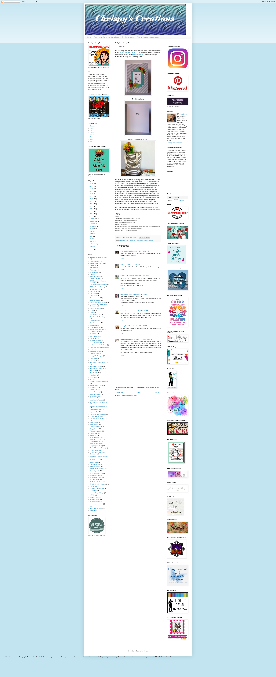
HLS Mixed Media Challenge (98, 345)
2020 (92, 199)
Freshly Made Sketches (97, 329)
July (91, 231)
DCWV (92, 310)
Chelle (92, 128)
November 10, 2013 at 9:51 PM (140, 311)
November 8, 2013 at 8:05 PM (134, 264)
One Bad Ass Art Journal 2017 (98, 418)
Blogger (146, 651)
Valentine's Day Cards (96, 488)
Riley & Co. (93, 435)
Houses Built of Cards (127, 275)
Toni (91, 141)
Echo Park (123, 240)
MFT (91, 379)
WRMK (92, 495)
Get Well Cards (94, 336)
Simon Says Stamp (95, 450)
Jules (91, 139)
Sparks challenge (137, 54)
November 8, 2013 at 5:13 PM (140, 251)
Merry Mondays (94, 392)
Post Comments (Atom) (130, 396)
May (91, 236)
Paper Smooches (131, 240)
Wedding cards (94, 497)
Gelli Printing (94, 334)
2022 (92, 194)
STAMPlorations (94, 437)
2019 (92, 201)
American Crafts (94, 261)
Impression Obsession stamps (99, 362)
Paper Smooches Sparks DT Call (130, 53)
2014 (92, 214)
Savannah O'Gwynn (127, 339)
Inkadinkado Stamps (96, 366)
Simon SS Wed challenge (97, 448)
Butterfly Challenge (95, 279)
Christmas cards (95, 298)
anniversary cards (95, 501)
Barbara (92, 126)
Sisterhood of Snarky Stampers (99, 456)
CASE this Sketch (95, 289)
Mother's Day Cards (96, 410)
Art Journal (93, 265)
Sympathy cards (94, 471)
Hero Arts (92, 360)
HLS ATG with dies (95, 340)
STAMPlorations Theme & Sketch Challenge (97, 440)
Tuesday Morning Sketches (98, 484)
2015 (92, 211)
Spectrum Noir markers (97, 468)
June (91, 233)
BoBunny (92, 274)
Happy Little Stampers (96, 356)
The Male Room (94, 479)
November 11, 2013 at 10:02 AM (138, 326)
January (92, 246)
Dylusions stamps (95, 323)
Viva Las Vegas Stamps (97, 493)
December (93, 218)
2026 (92, 184)
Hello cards (93, 358)
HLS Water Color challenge (98, 347)
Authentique (93, 270)
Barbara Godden (126, 251)
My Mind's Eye (94, 412)
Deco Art (92, 312)
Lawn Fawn (93, 377)
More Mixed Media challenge (98, 406)
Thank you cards (95, 475)
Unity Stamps (94, 486)
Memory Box (93, 389)
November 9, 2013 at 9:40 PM (143, 275)
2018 (92, 204)
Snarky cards (94, 462)
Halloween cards (95, 351)
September (93, 226)
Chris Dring (183, 114)
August (92, 229)
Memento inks (94, 387)
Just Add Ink (93, 370)
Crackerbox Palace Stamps (98, 302)
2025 (92, 186)
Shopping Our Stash (96, 446)
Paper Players (94, 424)
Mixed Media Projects (96, 400)
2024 (92, 188)
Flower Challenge (95, 327)
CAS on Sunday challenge (98, 287)
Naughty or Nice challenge (98, 414)
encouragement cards (96, 504)
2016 (92, 209)
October (92, 223)
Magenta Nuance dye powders (99, 381)
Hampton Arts (94, 353)
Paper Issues (94, 422)
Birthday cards (94, 272)
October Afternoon (95, 416)
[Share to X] (145, 238)
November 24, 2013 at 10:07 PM (142, 339)
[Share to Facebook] (147, 238)
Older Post (157, 392)
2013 (92, 216)
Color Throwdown (95, 300)
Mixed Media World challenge (98, 402)
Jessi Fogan (149, 184)
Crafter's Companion (96, 308)
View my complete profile (174, 143)
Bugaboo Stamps (95, 276)
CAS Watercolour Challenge (98, 284)
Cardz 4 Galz (94, 291)
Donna (123, 264)
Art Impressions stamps (97, 263)
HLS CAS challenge (96, 343)
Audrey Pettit (125, 326)
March (92, 241)
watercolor (93, 510)
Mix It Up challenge (95, 394)
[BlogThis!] (143, 238)
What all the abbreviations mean (148, 37)
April (91, 239)
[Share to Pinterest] (149, 238)
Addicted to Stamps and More (98, 257)
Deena (92, 132)
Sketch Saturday (95, 460)
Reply (122, 258)
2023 (92, 191)
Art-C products (94, 268)
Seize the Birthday (95, 443)
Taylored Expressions (96, 473)
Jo (90, 137)
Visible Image (94, 490)
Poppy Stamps (94, 429)
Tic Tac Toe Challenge (96, 482)
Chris (91, 130)
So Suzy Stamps (95, 464)
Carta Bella (93, 295)
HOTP (92, 349)
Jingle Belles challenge (97, 368)
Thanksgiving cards (95, 477)
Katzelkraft (93, 375)
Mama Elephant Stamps (97, 385)
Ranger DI (93, 433)
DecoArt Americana (95, 315)
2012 (92, 249)
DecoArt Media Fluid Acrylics (98, 317)
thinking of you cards (96, 508)
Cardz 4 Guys (94, 293)
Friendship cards (95, 332)
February (93, 244)
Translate (181, 200)
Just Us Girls (93, 373)
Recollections (139, 240)
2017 (92, 206)
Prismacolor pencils (96, 431)
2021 (92, 196)
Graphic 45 (93, 338)
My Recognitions (128, 37)
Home (89, 37)
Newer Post (119, 392)
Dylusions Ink (94, 321)
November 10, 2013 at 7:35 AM (138, 294)
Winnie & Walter (94, 499)
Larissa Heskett (125, 311)
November (93, 221)
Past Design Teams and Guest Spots (106, 37)
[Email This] (141, 238)
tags (91, 506)
